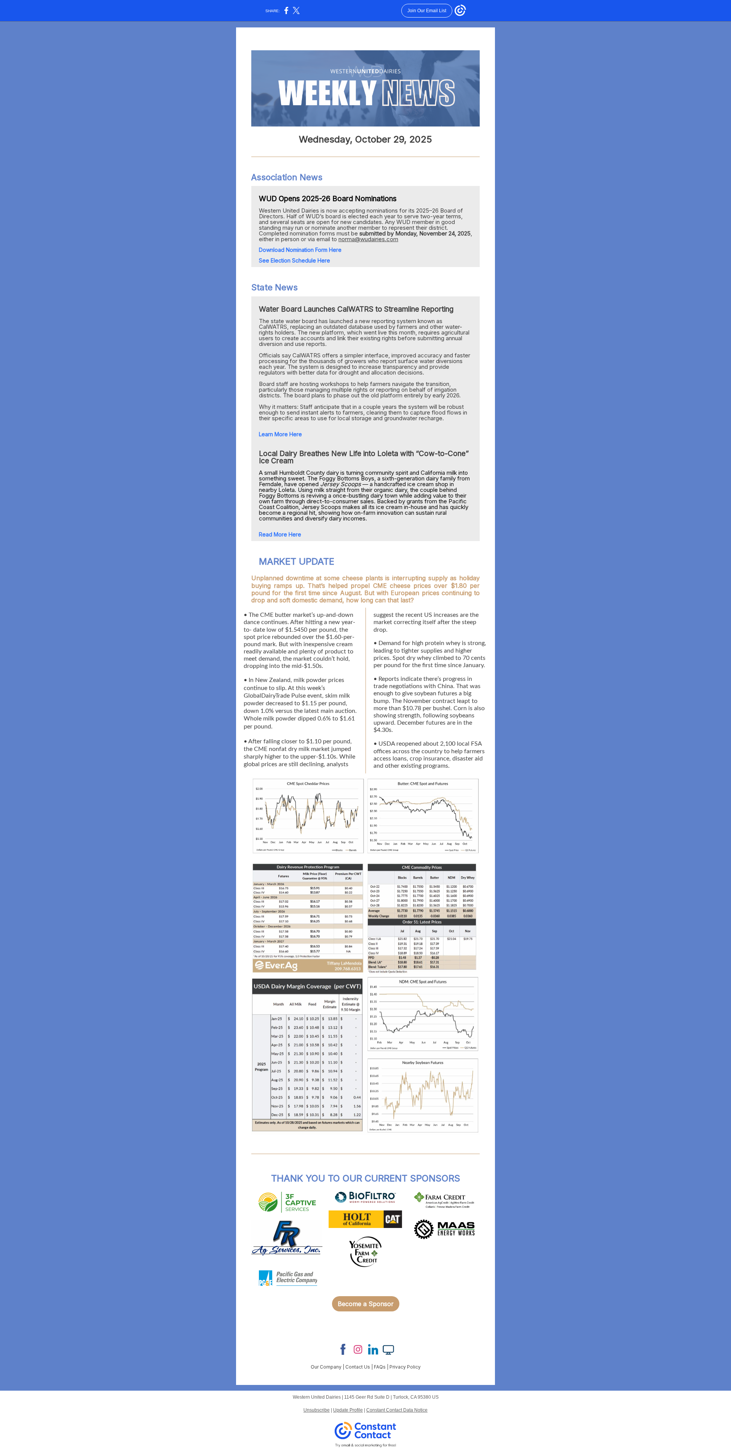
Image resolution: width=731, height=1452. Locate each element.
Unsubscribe (316, 1410)
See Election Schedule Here (294, 260)
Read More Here (280, 534)
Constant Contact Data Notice (397, 1410)
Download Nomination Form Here (300, 250)
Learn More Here (280, 434)
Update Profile (348, 1410)
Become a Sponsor (366, 1304)
